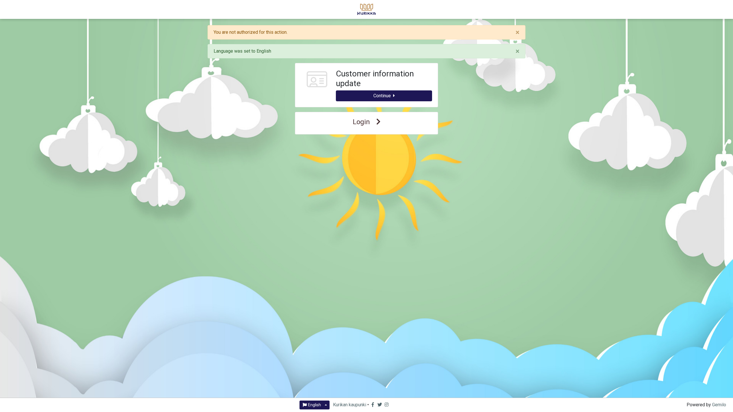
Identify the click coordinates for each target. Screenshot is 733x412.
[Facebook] (373, 404)
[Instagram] (386, 404)
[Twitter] (380, 404)
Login (362, 122)
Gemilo (719, 404)
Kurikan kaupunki (349, 404)
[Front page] (366, 8)
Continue (382, 95)
